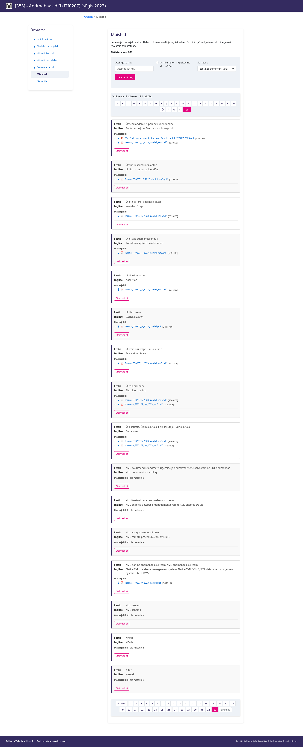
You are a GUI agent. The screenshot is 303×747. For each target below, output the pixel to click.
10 (179, 703)
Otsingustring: (123, 62)
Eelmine (121, 703)
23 (149, 709)
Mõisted (42, 74)
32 (208, 709)
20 (129, 709)
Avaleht (88, 16)
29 (188, 709)
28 (182, 709)
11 (186, 703)
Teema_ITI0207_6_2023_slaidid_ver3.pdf (145, 215)
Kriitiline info (44, 39)
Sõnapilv (42, 81)
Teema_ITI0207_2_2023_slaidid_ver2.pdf (145, 289)
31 (202, 709)
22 (142, 709)
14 (206, 703)
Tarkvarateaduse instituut (52, 741)
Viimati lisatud (45, 53)
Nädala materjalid (47, 46)
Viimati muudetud (47, 60)
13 (199, 703)
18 (232, 703)
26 (168, 709)
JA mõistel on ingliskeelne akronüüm (175, 64)
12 (193, 703)
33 (215, 709)
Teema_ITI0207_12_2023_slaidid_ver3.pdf (146, 179)
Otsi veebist (122, 150)
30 (195, 709)
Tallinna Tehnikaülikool (19, 741)
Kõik (186, 109)
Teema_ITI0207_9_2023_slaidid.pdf (143, 326)
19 (122, 709)
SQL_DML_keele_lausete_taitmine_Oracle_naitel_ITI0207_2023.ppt (159, 138)
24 (155, 709)
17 (226, 703)
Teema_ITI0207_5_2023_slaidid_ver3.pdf (145, 399)
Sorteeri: (202, 62)
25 (162, 709)
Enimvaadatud (45, 67)
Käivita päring (125, 77)
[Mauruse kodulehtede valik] (9, 6)
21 (135, 709)
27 (175, 709)
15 (212, 703)
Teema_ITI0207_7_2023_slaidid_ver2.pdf (145, 142)
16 (219, 703)
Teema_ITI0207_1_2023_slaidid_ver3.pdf (145, 252)
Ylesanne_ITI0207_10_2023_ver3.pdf (143, 404)
